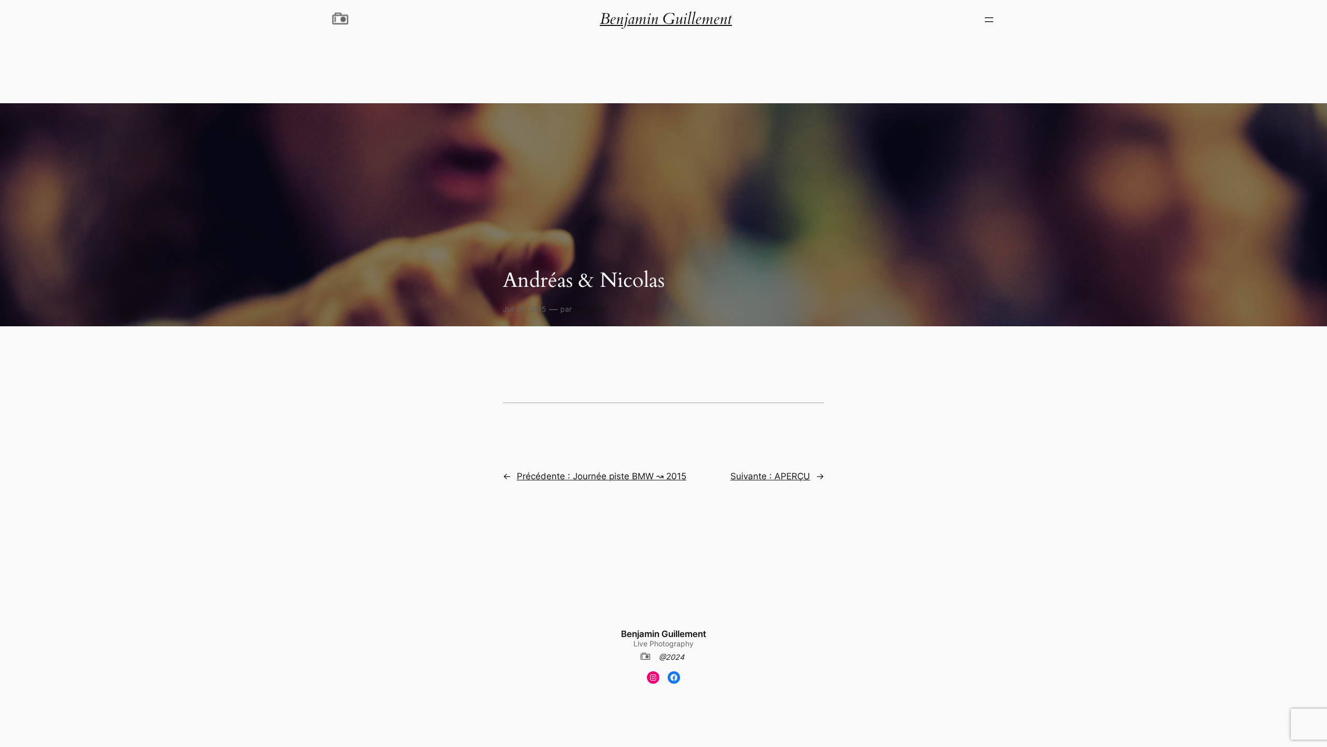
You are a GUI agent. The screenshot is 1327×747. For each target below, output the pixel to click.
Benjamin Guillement (663, 634)
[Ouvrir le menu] (989, 19)
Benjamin (589, 309)
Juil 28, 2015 (524, 309)
